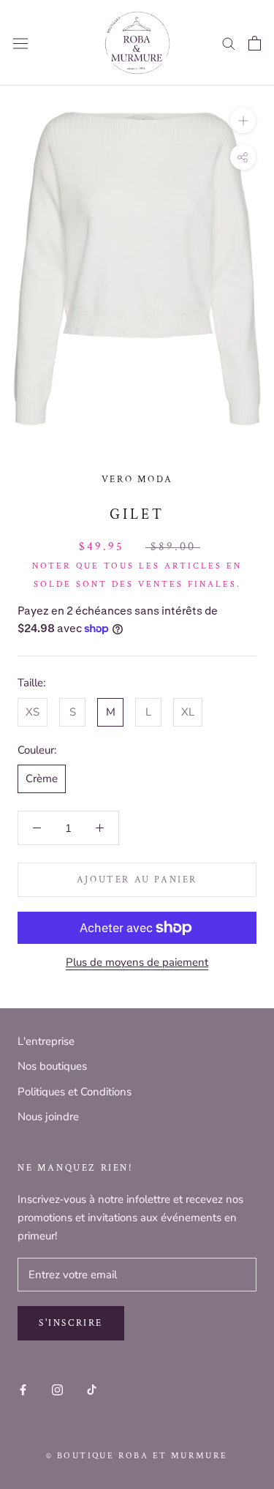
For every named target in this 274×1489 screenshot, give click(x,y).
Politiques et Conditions (75, 1091)
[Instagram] (57, 1389)
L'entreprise (46, 1041)
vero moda (137, 479)
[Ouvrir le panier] (254, 43)
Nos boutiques (52, 1066)
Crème (42, 778)
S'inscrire (71, 1323)
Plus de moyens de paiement (137, 962)
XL (187, 712)
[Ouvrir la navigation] (20, 43)
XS (32, 712)
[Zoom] (243, 120)
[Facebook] (23, 1389)
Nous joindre (48, 1116)
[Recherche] (228, 43)
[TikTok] (91, 1389)
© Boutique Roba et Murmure (136, 1455)
